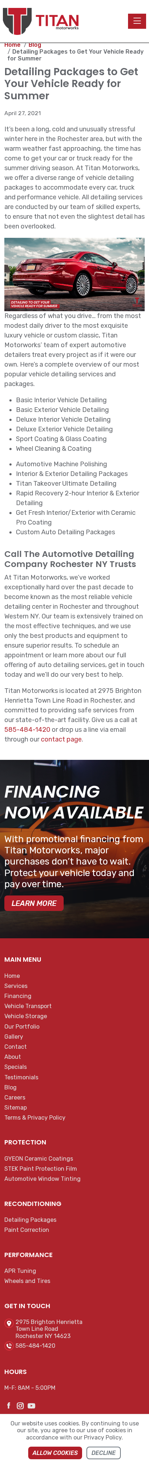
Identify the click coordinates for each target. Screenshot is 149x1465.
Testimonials (21, 1077)
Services (15, 986)
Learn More (34, 903)
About (12, 1056)
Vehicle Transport (28, 1006)
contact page (61, 739)
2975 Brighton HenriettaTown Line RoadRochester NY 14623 (49, 1329)
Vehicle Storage (25, 1016)
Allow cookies (55, 1453)
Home (12, 975)
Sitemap (15, 1107)
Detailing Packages (30, 1219)
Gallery (13, 1036)
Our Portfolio (21, 1026)
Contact (15, 1046)
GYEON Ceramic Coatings (38, 1158)
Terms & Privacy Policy (34, 1117)
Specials (15, 1066)
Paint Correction (26, 1229)
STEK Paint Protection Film (40, 1168)
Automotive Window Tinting (42, 1178)
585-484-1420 (27, 730)
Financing (17, 996)
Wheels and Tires (27, 1281)
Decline (103, 1453)
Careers (14, 1097)
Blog (10, 1087)
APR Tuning (20, 1270)
